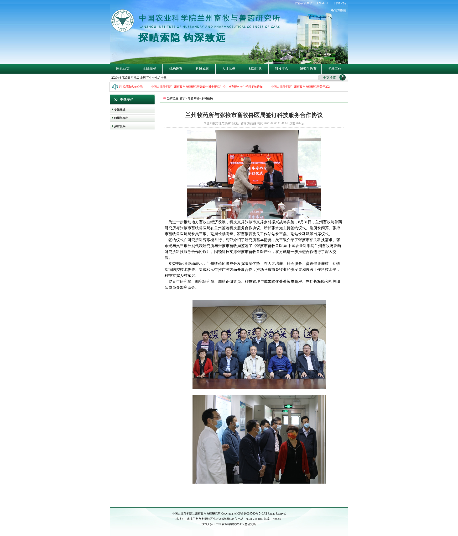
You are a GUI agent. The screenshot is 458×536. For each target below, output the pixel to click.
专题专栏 (193, 98)
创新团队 (255, 69)
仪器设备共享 (303, 3)
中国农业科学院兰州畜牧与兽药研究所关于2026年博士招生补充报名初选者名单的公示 (319, 86)
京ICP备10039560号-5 (247, 513)
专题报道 (119, 109)
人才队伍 (228, 69)
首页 (183, 98)
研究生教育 (308, 69)
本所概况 (149, 69)
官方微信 (340, 10)
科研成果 (202, 69)
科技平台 (281, 69)
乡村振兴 (119, 126)
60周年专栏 (121, 118)
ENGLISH (323, 3)
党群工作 (334, 69)
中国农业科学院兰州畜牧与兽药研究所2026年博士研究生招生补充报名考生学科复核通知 (200, 86)
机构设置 (175, 69)
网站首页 (123, 69)
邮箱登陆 (340, 3)
